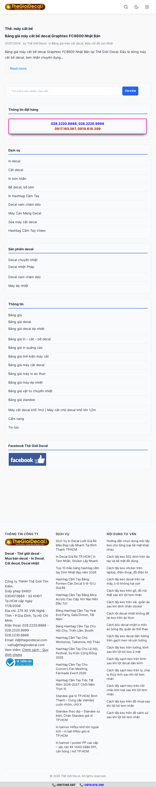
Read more (18, 68)
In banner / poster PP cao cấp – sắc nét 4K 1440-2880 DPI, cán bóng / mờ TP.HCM (77, 747)
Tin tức (13, 427)
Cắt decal (15, 170)
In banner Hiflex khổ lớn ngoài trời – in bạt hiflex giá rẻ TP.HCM (77, 731)
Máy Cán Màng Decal (24, 213)
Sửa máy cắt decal (22, 222)
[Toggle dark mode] (136, 7)
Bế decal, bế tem (21, 187)
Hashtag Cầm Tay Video (27, 230)
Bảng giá (15, 315)
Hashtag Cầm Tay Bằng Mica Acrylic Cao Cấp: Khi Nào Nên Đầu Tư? (77, 599)
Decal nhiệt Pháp (21, 267)
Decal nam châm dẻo (24, 204)
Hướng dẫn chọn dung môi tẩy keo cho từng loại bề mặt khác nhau (128, 545)
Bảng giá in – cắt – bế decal (29, 339)
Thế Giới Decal (36, 43)
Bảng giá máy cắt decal (67, 43)
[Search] (126, 7)
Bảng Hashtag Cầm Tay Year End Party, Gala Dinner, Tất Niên (76, 615)
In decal (14, 161)
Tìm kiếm (130, 91)
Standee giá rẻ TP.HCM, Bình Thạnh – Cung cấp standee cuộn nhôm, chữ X (77, 700)
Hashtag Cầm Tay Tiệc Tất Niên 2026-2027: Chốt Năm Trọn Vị (75, 684)
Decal (9, 553)
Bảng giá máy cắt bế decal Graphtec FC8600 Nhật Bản (52, 36)
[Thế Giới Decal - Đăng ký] (27, 662)
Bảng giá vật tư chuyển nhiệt (30, 391)
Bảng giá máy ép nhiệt (25, 382)
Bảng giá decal (19, 322)
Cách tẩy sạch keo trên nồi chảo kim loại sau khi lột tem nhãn (127, 690)
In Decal (37, 558)
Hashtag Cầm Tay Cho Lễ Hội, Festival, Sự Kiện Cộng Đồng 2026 (77, 653)
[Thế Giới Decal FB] (78, 459)
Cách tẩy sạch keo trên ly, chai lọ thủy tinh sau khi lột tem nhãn (128, 674)
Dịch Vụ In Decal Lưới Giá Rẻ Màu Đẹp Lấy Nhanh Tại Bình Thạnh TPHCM (76, 545)
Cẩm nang (16, 419)
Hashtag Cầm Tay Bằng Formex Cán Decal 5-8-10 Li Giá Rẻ (76, 583)
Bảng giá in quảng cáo (25, 348)
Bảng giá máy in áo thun (27, 374)
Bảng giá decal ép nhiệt (26, 329)
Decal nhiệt (30, 563)
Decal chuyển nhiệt (23, 260)
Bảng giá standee (21, 400)
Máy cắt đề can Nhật (99, 43)
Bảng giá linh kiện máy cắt (28, 356)
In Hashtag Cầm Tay (23, 196)
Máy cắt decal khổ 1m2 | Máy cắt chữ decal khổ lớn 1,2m (52, 410)
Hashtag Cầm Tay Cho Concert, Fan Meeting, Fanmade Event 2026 (72, 669)
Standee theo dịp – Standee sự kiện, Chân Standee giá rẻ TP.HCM (78, 715)
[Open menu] (147, 7)
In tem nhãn (17, 179)
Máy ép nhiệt (18, 286)
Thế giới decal (28, 553)
